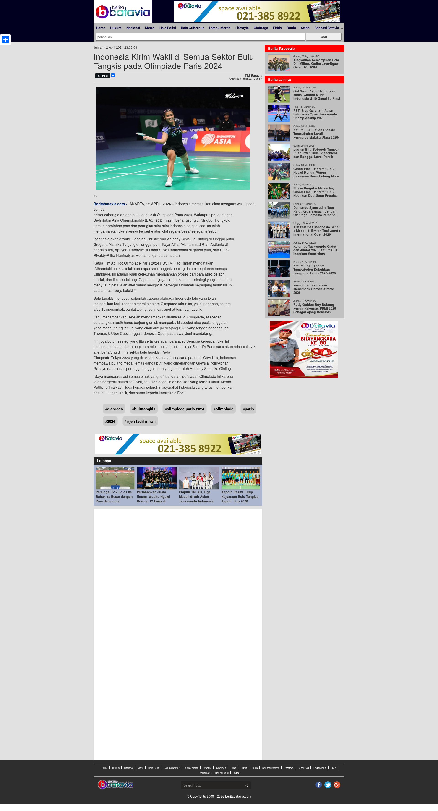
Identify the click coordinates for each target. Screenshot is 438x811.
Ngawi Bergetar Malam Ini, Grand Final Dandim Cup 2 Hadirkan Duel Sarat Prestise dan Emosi (315, 193)
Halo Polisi (167, 28)
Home (100, 28)
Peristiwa (288, 767)
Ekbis (277, 28)
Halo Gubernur (192, 28)
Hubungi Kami (221, 772)
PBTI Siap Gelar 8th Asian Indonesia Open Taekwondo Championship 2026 (315, 114)
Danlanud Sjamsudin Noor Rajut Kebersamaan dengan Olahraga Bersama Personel (314, 211)
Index (236, 772)
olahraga (115, 409)
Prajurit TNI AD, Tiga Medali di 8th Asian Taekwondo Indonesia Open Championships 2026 (196, 501)
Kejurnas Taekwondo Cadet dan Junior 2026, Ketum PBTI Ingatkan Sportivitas (316, 250)
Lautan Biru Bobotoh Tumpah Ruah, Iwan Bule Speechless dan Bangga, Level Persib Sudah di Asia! (316, 155)
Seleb (305, 28)
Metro (149, 28)
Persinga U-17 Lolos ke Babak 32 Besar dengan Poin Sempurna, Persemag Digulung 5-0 (114, 499)
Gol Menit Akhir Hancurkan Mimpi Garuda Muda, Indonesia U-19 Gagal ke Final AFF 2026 (316, 96)
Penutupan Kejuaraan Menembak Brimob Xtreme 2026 (313, 289)
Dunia (291, 28)
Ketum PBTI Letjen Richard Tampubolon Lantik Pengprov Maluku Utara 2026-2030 (316, 135)
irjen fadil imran (141, 421)
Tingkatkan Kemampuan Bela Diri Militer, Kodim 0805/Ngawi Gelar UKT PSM (316, 63)
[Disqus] (178, 573)
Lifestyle (242, 28)
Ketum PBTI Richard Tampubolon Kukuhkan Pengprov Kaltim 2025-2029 (314, 269)
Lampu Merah (219, 28)
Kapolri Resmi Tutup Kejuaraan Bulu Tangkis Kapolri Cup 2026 (239, 496)
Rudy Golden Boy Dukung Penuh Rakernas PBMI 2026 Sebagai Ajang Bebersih (314, 308)
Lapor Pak (303, 767)
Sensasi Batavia (327, 28)
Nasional (133, 28)
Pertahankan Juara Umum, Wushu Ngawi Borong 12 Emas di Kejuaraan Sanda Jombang (153, 501)
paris (249, 409)
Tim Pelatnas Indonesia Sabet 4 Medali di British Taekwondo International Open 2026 (316, 230)
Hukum (115, 28)
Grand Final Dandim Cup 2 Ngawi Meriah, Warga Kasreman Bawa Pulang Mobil (316, 172)
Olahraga (261, 28)
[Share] (5, 39)
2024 (111, 421)
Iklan (333, 767)
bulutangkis (144, 409)
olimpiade (224, 409)
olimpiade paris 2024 (185, 409)
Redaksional (319, 767)
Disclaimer (204, 772)
